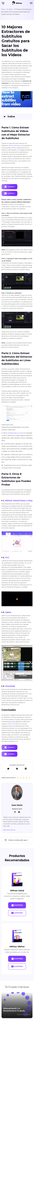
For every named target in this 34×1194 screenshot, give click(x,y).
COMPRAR (18, 905)
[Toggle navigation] (31, 3)
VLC (7, 557)
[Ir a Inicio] (17, 3)
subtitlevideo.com (14, 433)
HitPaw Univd (17, 890)
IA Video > (10, 9)
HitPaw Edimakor (14, 145)
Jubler (8, 612)
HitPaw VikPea (17, 946)
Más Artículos (8, 830)
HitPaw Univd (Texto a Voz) (18, 500)
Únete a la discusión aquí (17, 840)
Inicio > (3, 9)
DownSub (10, 686)
